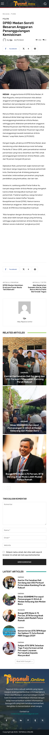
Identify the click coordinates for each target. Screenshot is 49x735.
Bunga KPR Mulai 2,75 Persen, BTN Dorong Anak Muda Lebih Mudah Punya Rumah (24, 477)
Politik (13, 14)
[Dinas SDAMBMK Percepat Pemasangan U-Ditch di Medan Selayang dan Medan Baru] (24, 410)
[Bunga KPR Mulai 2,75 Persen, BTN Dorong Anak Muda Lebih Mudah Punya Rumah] (24, 459)
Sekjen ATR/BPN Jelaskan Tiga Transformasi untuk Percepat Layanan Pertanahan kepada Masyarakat (31, 650)
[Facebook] (6, 720)
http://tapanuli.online (24, 322)
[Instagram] (13, 720)
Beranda (6, 14)
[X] (42, 720)
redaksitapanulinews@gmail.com (24, 714)
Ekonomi (24, 470)
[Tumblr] (35, 720)
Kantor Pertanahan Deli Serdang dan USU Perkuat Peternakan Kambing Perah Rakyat (24, 379)
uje (11, 40)
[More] (35, 48)
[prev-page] (4, 488)
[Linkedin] (21, 720)
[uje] (5, 40)
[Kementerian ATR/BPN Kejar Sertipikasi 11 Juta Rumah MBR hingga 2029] (9, 631)
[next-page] (8, 488)
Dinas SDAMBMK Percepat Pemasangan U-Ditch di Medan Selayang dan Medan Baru (25, 428)
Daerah (24, 373)
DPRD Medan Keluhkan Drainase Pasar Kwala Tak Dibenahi (13, 287)
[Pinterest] (28, 720)
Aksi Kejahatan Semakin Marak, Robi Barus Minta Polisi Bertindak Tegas (37, 288)
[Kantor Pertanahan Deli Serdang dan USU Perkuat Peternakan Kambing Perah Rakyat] (24, 361)
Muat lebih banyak (24, 661)
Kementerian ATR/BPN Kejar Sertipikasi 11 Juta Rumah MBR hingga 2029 (32, 633)
